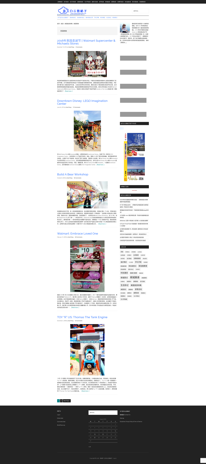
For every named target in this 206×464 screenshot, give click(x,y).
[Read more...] (69, 91)
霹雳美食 (136, 293)
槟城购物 (144, 278)
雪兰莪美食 (123, 293)
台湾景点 (129, 255)
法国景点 (123, 281)
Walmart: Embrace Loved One (77, 233)
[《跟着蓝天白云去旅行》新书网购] (134, 181)
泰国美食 (135, 281)
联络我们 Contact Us (125, 414)
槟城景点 (124, 278)
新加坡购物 (123, 269)
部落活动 (138, 289)
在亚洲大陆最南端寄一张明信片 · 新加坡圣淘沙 (133, 234)
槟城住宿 (141, 273)
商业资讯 (145, 258)
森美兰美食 (133, 273)
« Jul (90, 446)
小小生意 (131, 262)
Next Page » (67, 401)
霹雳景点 (129, 293)
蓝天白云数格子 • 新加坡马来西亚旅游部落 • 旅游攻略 (72, 10)
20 (103, 434)
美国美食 (131, 289)
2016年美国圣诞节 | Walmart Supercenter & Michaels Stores (86, 42)
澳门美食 (142, 281)
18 (94, 434)
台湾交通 (139, 251)
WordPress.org (61, 425)
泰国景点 (129, 281)
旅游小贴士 (130, 269)
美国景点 (123, 289)
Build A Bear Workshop (72, 174)
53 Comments (78, 320)
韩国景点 (143, 293)
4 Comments (79, 47)
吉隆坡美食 (137, 258)
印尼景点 (127, 251)
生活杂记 (124, 285)
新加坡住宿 (123, 266)
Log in (58, 414)
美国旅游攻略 (68, 23)
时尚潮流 (124, 273)
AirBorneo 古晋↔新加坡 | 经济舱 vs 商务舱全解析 (134, 220)
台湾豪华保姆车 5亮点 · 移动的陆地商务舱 (132, 237)
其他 (122, 252)
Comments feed (61, 421)
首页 (58, 23)
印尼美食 (134, 251)
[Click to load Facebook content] (122, 128)
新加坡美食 (143, 266)
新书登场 (145, 262)
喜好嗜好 (124, 262)
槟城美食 (134, 277)
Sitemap (122, 418)
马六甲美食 (124, 299)
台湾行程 (143, 255)
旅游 (62, 23)
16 (115, 431)
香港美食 (129, 296)
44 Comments (78, 237)
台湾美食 (136, 255)
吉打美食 (129, 258)
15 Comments (76, 107)
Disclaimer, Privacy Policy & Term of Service (131, 421)
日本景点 (138, 269)
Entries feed (60, 418)
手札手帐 (138, 262)
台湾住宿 (123, 255)
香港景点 (123, 296)
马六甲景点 (136, 296)
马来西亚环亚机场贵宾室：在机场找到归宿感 (133, 240)
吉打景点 (123, 258)
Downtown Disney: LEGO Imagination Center (82, 102)
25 (94, 437)
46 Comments (77, 178)
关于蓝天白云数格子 (125, 411)
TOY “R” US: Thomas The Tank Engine (82, 317)
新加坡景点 (132, 266)
